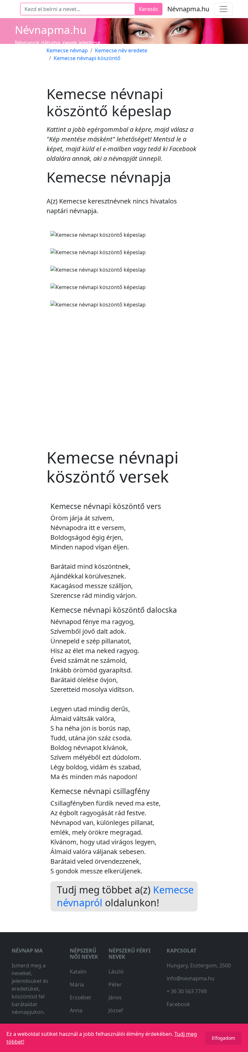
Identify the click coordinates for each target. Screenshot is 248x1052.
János (115, 997)
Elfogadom (223, 1038)
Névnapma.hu (188, 9)
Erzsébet (80, 997)
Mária (77, 984)
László (116, 971)
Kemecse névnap (67, 50)
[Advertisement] (124, 372)
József (115, 1010)
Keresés (148, 9)
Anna (76, 1010)
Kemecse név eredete (121, 50)
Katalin (78, 971)
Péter (115, 984)
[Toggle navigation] (223, 9)
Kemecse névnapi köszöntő (87, 58)
